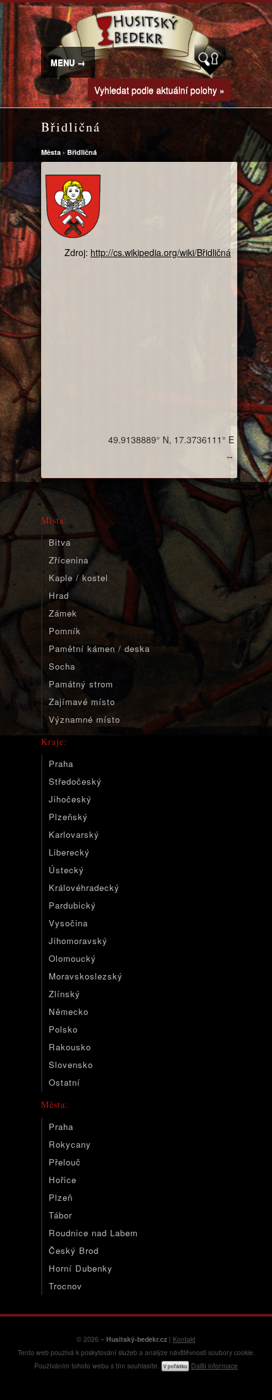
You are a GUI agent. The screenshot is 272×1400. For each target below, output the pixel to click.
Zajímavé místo (82, 702)
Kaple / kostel (78, 578)
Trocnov (65, 1286)
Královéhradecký (84, 887)
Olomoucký (72, 958)
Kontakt (184, 1339)
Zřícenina (69, 560)
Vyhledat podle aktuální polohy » (159, 89)
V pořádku (175, 1366)
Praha (61, 764)
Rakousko (70, 1047)
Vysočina (68, 923)
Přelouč (65, 1162)
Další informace (214, 1365)
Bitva (60, 542)
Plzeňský (68, 817)
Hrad (59, 595)
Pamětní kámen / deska (99, 648)
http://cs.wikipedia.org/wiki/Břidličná (160, 252)
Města (51, 152)
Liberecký (69, 852)
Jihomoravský (78, 941)
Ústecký (66, 870)
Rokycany (70, 1144)
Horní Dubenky (81, 1268)
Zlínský (64, 994)
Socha (62, 666)
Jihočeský (70, 799)
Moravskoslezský (86, 976)
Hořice (63, 1180)
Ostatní (64, 1082)
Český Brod (74, 1250)
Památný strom (81, 684)
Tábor (60, 1215)
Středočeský (75, 781)
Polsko (63, 1029)
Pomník (65, 631)
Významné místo (84, 719)
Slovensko (71, 1065)
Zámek (63, 613)
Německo (69, 1011)
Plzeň (61, 1197)
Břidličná (82, 152)
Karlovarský (74, 834)
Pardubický (72, 905)
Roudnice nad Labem (93, 1233)
